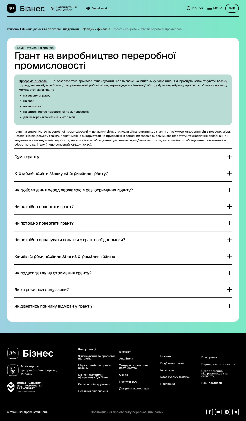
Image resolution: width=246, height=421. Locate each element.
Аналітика (126, 358)
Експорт (124, 351)
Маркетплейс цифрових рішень (95, 366)
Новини (165, 356)
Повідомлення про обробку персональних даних (127, 412)
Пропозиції (167, 384)
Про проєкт (209, 357)
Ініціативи (167, 370)
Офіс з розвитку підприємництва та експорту (214, 373)
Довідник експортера (134, 388)
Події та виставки (172, 363)
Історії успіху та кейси (175, 377)
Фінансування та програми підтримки (96, 357)
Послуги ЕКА (128, 381)
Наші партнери (211, 383)
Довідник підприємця (93, 391)
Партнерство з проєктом (218, 364)
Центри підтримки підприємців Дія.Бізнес (93, 376)
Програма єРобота (33, 81)
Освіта (123, 375)
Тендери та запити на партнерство (133, 366)
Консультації (87, 349)
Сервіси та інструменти (94, 384)
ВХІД (232, 8)
